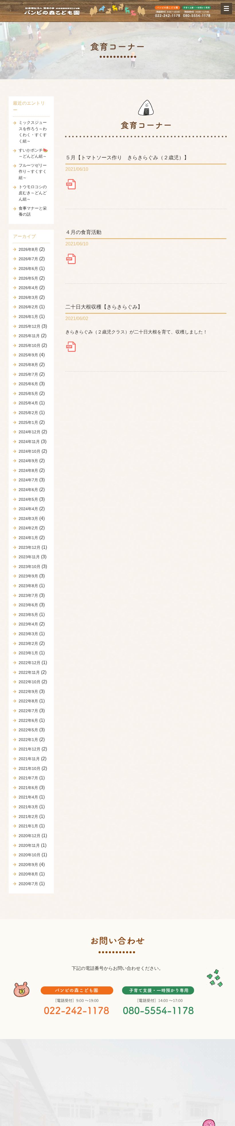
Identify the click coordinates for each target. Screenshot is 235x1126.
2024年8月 (28, 470)
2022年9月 (28, 691)
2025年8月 (28, 364)
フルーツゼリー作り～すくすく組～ (33, 171)
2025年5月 (28, 393)
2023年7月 (28, 595)
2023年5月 (28, 614)
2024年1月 (28, 537)
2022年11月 (29, 672)
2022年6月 (28, 720)
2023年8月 (28, 585)
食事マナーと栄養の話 (33, 211)
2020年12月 (29, 835)
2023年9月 (28, 576)
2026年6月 (28, 268)
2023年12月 (29, 547)
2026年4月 (28, 287)
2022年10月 (29, 682)
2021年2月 (28, 816)
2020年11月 (29, 845)
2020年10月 (29, 855)
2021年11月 (29, 758)
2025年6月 (28, 384)
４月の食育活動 (83, 232)
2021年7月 (28, 778)
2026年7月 (28, 259)
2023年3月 (28, 633)
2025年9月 (28, 355)
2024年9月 (28, 460)
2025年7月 (28, 374)
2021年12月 (29, 749)
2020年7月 (28, 883)
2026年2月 (28, 307)
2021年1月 (28, 826)
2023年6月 (28, 605)
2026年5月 (28, 278)
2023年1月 (28, 653)
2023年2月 (28, 643)
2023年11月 (29, 557)
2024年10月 (29, 451)
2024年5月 (28, 499)
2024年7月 (28, 480)
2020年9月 (28, 864)
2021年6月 (28, 787)
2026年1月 (28, 316)
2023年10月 (29, 566)
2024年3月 (28, 518)
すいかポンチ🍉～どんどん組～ (33, 153)
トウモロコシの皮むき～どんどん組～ (33, 192)
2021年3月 (28, 807)
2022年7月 (28, 710)
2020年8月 (28, 874)
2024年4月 (28, 509)
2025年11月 (29, 335)
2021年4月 (28, 797)
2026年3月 (28, 297)
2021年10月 (29, 768)
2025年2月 (28, 412)
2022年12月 (29, 662)
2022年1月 (28, 739)
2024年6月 (28, 489)
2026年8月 (28, 249)
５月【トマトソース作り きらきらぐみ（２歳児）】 (127, 157)
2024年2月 (28, 528)
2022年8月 (28, 701)
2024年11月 (29, 441)
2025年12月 (29, 326)
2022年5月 (28, 730)
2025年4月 (28, 403)
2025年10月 (29, 345)
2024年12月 (29, 432)
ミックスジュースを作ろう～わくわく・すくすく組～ (33, 131)
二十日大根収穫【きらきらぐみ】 (104, 307)
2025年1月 (28, 422)
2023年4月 (28, 624)
